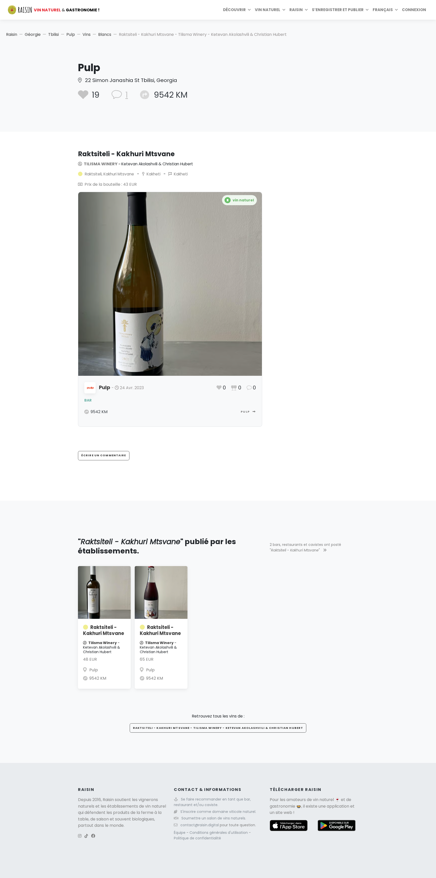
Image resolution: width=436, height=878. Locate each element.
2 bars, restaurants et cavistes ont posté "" (305, 547)
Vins (87, 34)
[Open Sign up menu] (367, 10)
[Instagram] (79, 836)
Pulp (70, 34)
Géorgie (33, 34)
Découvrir (234, 9)
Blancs (104, 34)
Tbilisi (53, 34)
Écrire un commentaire (103, 455)
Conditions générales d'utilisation (219, 832)
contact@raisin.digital (199, 825)
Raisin (11, 34)
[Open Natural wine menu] (283, 10)
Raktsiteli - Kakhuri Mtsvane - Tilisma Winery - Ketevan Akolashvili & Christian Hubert (218, 728)
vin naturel (323, 800)
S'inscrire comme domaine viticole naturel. (218, 811)
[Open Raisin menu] (306, 10)
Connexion (414, 9)
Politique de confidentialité (197, 838)
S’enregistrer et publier (338, 9)
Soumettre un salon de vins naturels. (213, 818)
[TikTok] (86, 836)
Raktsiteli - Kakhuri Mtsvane (103, 630)
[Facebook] (93, 836)
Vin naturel (267, 9)
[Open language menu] (396, 10)
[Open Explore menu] (249, 10)
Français (383, 9)
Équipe (180, 832)
